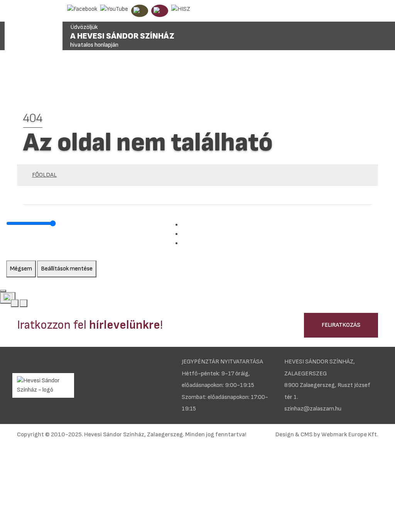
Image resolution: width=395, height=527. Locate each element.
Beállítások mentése (67, 268)
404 (32, 118)
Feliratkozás (341, 325)
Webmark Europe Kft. (349, 434)
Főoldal (44, 175)
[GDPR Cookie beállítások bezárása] (3, 291)
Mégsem (21, 268)
